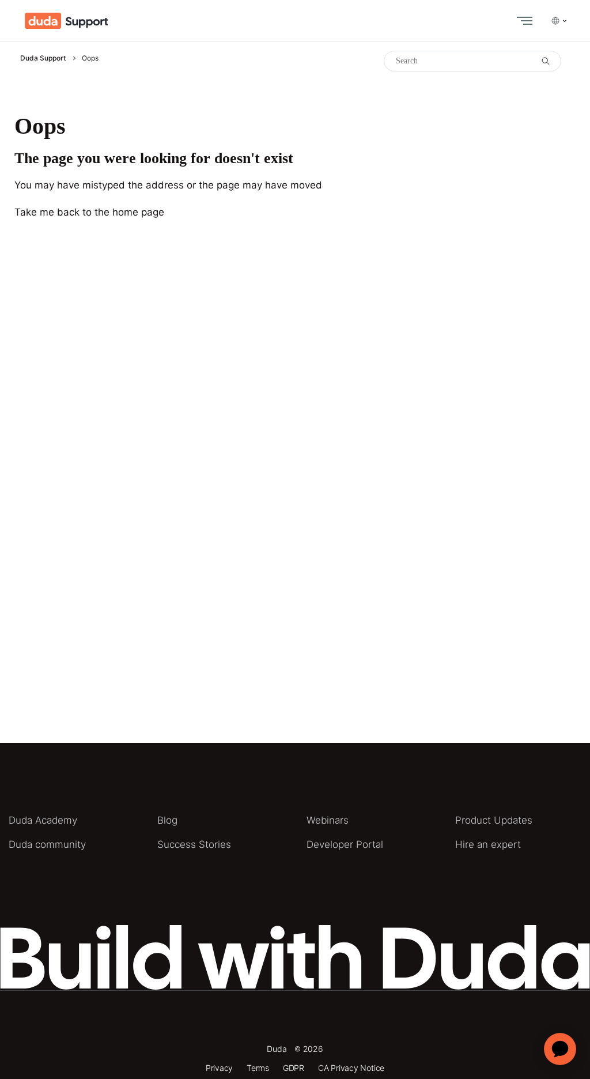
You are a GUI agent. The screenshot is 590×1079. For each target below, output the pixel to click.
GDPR (293, 1068)
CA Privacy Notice (351, 1068)
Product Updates (493, 820)
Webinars (328, 820)
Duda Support (43, 58)
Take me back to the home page (89, 212)
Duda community (47, 844)
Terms (258, 1068)
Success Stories (194, 844)
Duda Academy (43, 820)
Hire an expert (488, 844)
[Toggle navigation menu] (522, 21)
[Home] (66, 21)
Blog (167, 820)
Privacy (219, 1068)
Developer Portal (345, 844)
